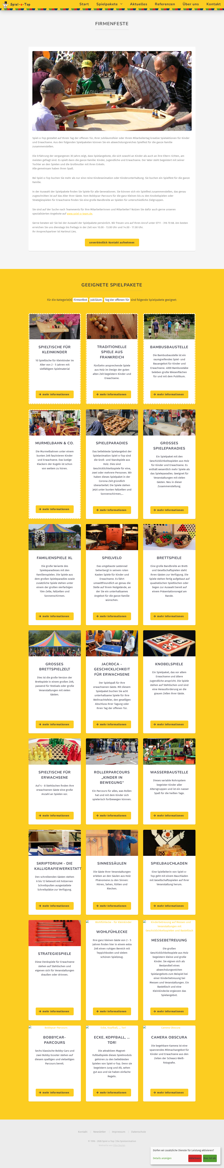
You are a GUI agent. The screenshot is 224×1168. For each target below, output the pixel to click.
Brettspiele (169, 558)
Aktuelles (138, 4)
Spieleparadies (112, 443)
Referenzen (165, 4)
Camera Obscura (169, 1037)
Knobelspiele (169, 664)
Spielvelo (112, 558)
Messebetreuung (169, 940)
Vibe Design (119, 1145)
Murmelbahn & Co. (54, 443)
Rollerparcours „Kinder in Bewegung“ (112, 777)
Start (84, 4)
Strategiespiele (54, 953)
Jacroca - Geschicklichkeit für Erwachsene (112, 669)
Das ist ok (210, 1158)
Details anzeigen (162, 1158)
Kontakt (214, 4)
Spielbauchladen (169, 863)
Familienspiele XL (55, 558)
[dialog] (185, 1156)
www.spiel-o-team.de (79, 213)
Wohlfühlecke (112, 932)
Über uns (191, 4)
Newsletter (99, 1131)
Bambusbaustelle (169, 347)
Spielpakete (107, 4)
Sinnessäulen (112, 863)
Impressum (118, 1131)
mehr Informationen (56, 394)
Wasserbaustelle (169, 772)
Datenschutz (138, 1131)
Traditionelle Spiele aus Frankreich (112, 352)
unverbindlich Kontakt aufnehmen (112, 242)
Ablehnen (195, 1158)
